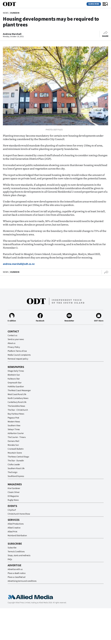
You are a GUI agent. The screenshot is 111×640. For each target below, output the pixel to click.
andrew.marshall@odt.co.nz (19, 264)
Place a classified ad (16, 577)
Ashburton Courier (16, 433)
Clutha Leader (14, 464)
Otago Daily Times (16, 370)
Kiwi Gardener (14, 488)
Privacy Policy (14, 347)
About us (11, 343)
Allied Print (12, 531)
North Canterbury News (18, 398)
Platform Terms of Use (17, 351)
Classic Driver (14, 492)
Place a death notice (16, 573)
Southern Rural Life (16, 468)
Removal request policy (18, 358)
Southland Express (16, 476)
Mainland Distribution (17, 535)
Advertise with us (15, 569)
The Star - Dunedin (16, 460)
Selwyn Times (14, 429)
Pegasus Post (13, 417)
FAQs (10, 559)
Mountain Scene (15, 452)
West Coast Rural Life (17, 394)
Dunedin (14, 12)
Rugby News (13, 500)
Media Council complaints (19, 354)
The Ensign (12, 472)
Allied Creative (14, 527)
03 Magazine (13, 496)
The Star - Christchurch (18, 409)
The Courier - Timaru (17, 437)
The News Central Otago (18, 456)
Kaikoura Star (14, 378)
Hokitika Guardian (16, 386)
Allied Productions (16, 523)
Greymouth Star (15, 382)
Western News (14, 421)
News (5, 12)
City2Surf (12, 510)
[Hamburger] (105, 4)
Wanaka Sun (13, 445)
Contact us (12, 335)
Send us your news (16, 339)
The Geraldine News (16, 406)
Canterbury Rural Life (17, 402)
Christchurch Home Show (19, 513)
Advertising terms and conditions (22, 581)
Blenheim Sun (14, 374)
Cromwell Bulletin (15, 448)
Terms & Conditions (16, 551)
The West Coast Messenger (19, 390)
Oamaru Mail (13, 441)
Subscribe (93, 3)
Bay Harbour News (16, 413)
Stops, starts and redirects (19, 555)
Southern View (14, 425)
